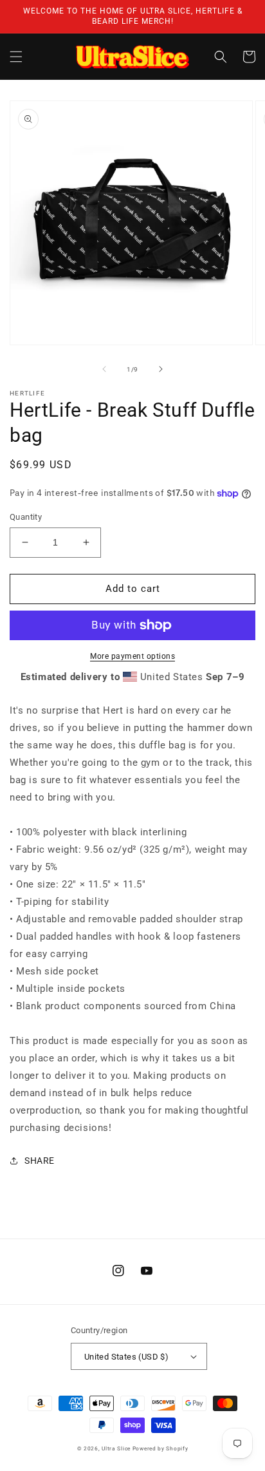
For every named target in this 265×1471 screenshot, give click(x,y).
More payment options (132, 656)
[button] (16, 57)
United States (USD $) (126, 1357)
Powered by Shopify (160, 1448)
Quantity (26, 517)
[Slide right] (161, 369)
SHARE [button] (39, 1160)
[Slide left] (104, 369)
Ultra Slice (116, 1448)
